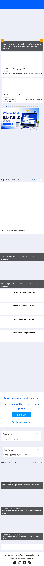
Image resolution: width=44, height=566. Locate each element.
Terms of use (19, 555)
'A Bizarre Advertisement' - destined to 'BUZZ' (18, 256)
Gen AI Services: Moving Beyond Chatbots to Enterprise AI (21, 69)
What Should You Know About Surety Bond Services (20, 95)
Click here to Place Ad (36, 130)
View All (33, 179)
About (4, 555)
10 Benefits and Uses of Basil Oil (23, 319)
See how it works (21, 421)
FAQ (37, 555)
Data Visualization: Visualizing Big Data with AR (17, 230)
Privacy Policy (29, 555)
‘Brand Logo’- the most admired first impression (19, 283)
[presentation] (2, 40)
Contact (10, 555)
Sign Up (21, 414)
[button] (6, 106)
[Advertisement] (22, 153)
